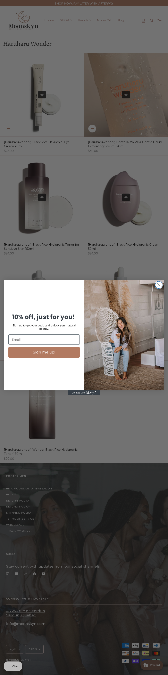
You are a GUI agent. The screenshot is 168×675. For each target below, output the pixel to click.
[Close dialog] (158, 284)
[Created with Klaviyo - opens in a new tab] (84, 392)
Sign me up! (44, 352)
